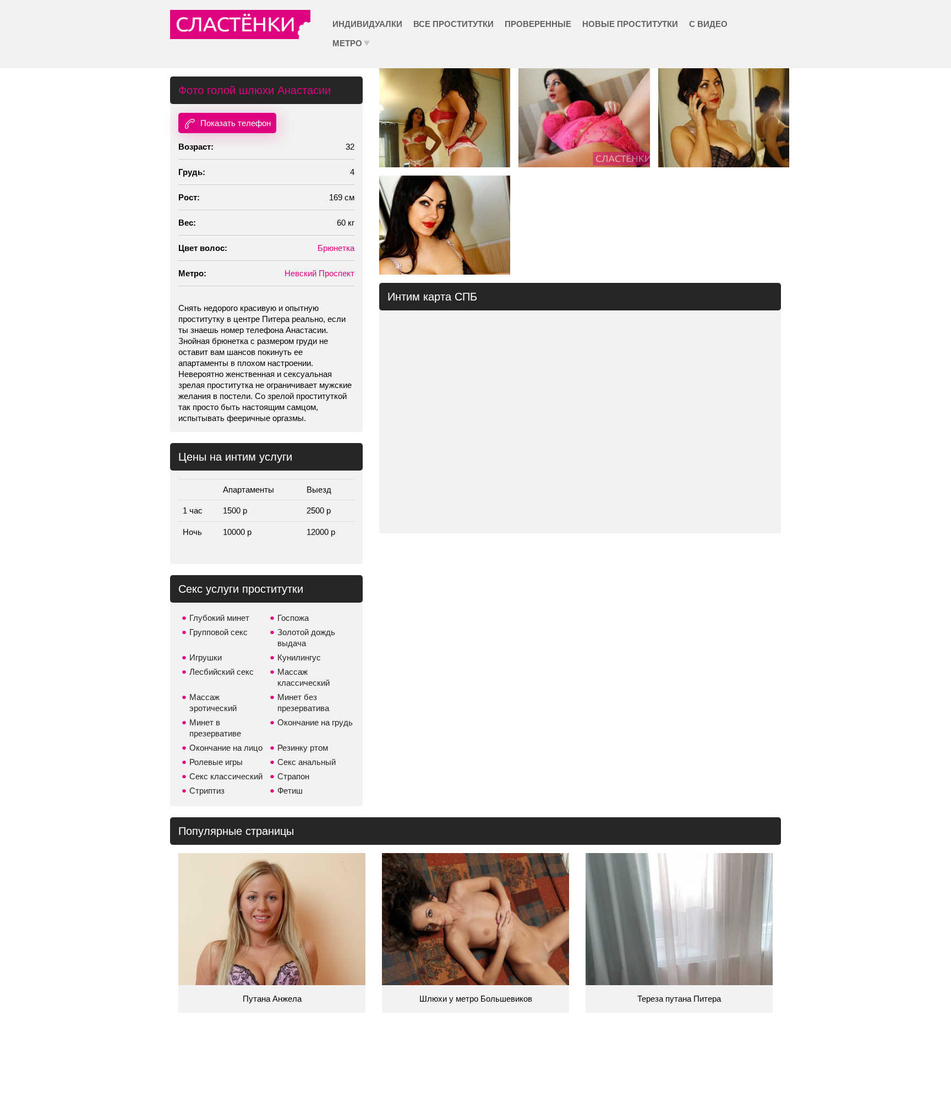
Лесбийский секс (221, 671)
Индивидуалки (367, 24)
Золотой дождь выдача (306, 637)
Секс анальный (306, 762)
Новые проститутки (630, 24)
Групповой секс (218, 632)
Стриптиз (207, 790)
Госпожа (293, 617)
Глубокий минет (219, 617)
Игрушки (205, 657)
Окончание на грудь (315, 722)
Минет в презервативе (215, 728)
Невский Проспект (319, 273)
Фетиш (290, 790)
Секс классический (226, 776)
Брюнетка (336, 248)
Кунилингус (299, 657)
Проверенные (538, 24)
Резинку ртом (302, 747)
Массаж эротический (213, 702)
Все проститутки (453, 24)
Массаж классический (303, 677)
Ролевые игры (216, 762)
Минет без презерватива (303, 702)
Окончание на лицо (226, 747)
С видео (708, 24)
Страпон (293, 776)
